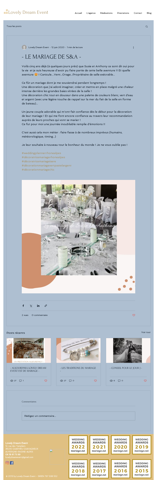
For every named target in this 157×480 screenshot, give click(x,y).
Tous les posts (13, 26)
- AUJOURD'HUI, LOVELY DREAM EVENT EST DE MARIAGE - (28, 369)
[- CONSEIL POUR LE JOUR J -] (128, 350)
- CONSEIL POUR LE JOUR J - (126, 368)
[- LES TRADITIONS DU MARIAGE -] (78, 350)
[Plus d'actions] (133, 47)
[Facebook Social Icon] (11, 463)
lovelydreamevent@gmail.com (19, 457)
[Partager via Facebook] (23, 305)
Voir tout (146, 332)
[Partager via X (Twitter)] (30, 305)
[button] (146, 26)
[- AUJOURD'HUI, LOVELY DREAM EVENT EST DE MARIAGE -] (29, 350)
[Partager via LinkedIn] (38, 305)
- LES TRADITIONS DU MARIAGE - (78, 369)
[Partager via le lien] (45, 305)
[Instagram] (7, 463)
